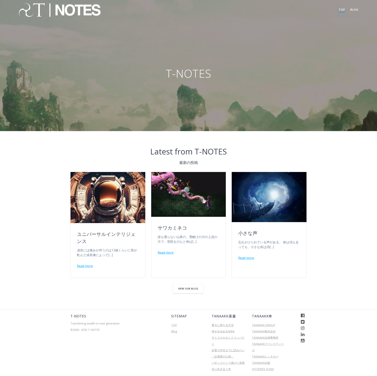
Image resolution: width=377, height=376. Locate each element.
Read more (85, 266)
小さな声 (247, 233)
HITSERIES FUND (263, 369)
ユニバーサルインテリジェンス (106, 237)
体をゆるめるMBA (223, 331)
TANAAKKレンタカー (265, 356)
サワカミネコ (172, 227)
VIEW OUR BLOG (188, 288)
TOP (342, 9)
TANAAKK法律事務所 (265, 337)
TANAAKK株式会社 (264, 331)
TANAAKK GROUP (263, 325)
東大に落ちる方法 (223, 325)
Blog (354, 9)
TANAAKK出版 (261, 363)
